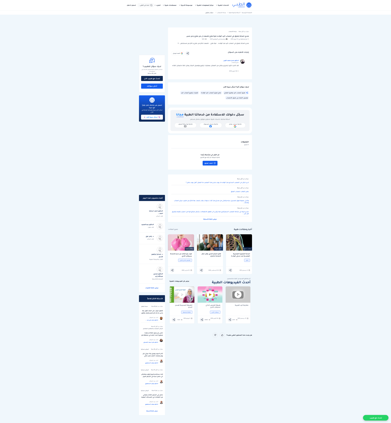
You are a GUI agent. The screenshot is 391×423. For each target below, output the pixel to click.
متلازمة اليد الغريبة (241, 305)
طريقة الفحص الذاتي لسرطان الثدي (213, 306)
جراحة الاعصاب (221, 13)
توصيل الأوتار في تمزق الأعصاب (237, 98)
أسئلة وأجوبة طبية (234, 13)
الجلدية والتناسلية (157, 279)
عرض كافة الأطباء (152, 288)
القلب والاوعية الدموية (156, 259)
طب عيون (151, 227)
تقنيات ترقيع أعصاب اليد (189, 93)
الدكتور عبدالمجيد (147, 224)
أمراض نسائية (145, 349)
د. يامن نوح (150, 236)
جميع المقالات (173, 229)
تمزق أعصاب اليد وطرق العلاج (234, 93)
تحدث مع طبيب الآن (152, 78)
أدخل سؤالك (152, 86)
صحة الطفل (144, 306)
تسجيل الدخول (131, 5)
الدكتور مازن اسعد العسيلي (150, 342)
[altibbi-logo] (242, 5)
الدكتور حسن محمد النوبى (231, 60)
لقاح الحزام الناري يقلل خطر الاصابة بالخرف (211, 255)
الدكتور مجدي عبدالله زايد (158, 275)
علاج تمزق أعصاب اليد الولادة (211, 93)
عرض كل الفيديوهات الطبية (179, 281)
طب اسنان (159, 216)
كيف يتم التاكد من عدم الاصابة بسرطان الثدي (181, 255)
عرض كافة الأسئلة (210, 219)
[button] (222, 5)
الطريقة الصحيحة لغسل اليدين (183, 306)
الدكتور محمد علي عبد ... (151, 320)
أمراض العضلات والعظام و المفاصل (153, 328)
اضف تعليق (208, 163)
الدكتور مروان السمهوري (151, 363)
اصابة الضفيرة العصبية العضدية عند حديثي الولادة (240, 255)
